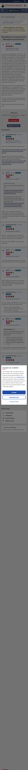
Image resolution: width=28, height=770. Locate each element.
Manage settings (14, 401)
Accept (14, 392)
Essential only (14, 397)
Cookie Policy (20, 377)
